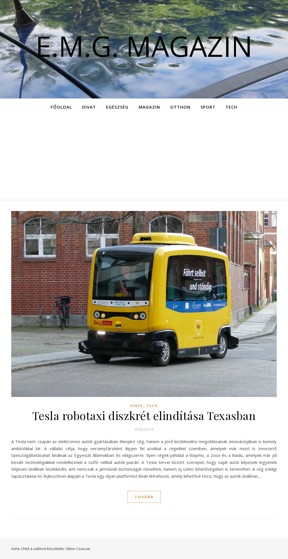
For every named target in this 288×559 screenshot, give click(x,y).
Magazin (149, 107)
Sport (208, 107)
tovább (144, 496)
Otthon (180, 107)
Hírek (136, 405)
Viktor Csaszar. (78, 548)
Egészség (117, 107)
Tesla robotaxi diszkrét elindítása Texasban (144, 415)
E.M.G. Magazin (144, 46)
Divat (89, 107)
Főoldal (61, 107)
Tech (231, 107)
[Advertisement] (144, 157)
